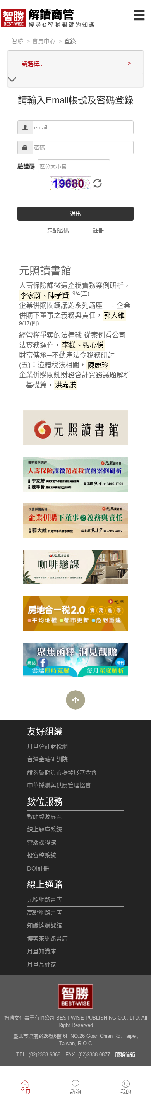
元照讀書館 (45, 271)
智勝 (17, 41)
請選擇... (33, 63)
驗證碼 (26, 166)
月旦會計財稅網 (47, 746)
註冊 (98, 230)
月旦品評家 (41, 964)
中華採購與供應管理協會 (59, 785)
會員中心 (43, 41)
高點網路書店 (44, 912)
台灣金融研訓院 (47, 759)
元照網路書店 (44, 899)
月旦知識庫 (41, 951)
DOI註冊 (38, 868)
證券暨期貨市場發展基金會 (62, 772)
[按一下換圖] (76, 183)
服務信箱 (125, 1055)
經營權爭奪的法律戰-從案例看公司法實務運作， (72, 340)
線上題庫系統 (44, 829)
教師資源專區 (44, 816)
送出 (75, 214)
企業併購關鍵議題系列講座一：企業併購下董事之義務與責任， (74, 314)
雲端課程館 (41, 842)
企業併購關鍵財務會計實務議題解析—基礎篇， (74, 380)
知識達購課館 (44, 925)
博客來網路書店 (47, 938)
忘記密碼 (58, 230)
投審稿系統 (41, 855)
